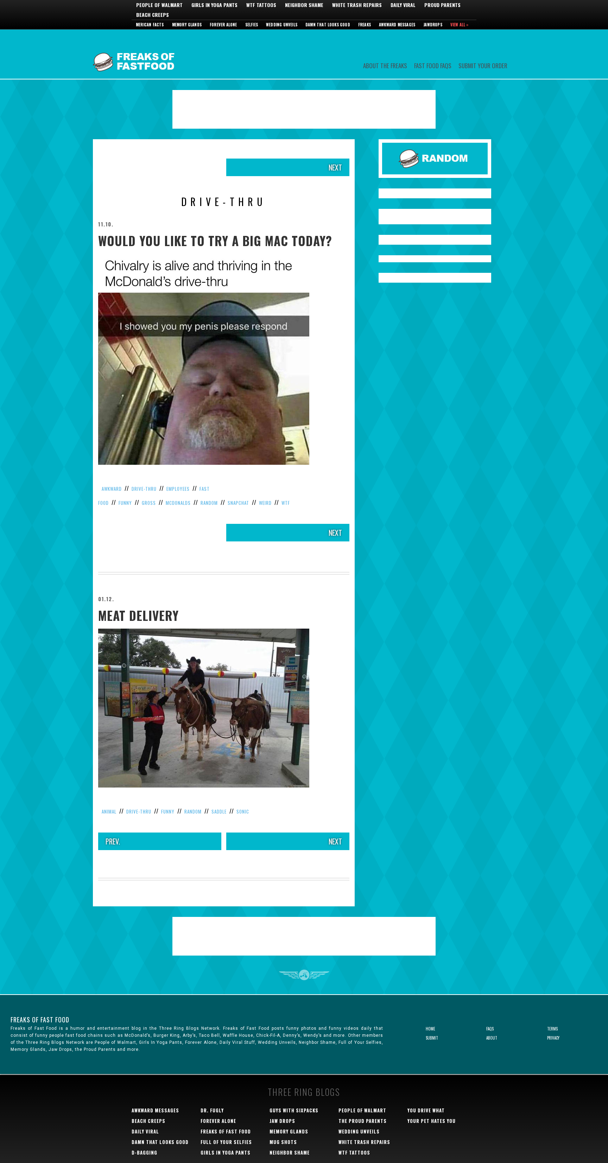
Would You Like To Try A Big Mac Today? (215, 240)
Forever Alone (223, 24)
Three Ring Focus (304, 975)
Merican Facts (150, 24)
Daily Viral (403, 4)
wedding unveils (359, 1131)
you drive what (426, 1110)
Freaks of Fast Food (135, 54)
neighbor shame (290, 1152)
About (491, 1038)
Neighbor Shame (304, 4)
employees (178, 488)
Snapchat (238, 502)
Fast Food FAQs (432, 65)
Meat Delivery (138, 615)
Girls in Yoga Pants (214, 4)
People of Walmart (159, 4)
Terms (552, 1029)
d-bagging (144, 1152)
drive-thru (144, 488)
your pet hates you (431, 1120)
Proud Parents (442, 4)
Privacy (553, 1038)
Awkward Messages (397, 24)
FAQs (490, 1029)
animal (109, 811)
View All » (459, 24)
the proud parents (362, 1120)
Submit (432, 1038)
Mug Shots (283, 1141)
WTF (285, 502)
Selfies (251, 24)
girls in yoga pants (226, 1152)
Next (335, 167)
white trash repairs (364, 1141)
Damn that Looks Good (327, 24)
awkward (112, 488)
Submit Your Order (482, 65)
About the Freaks (385, 65)
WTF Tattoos (261, 4)
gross (149, 502)
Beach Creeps (152, 14)
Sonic (242, 811)
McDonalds (178, 502)
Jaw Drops (282, 1120)
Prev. (113, 841)
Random (209, 502)
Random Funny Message (435, 158)
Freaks (364, 24)
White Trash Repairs (357, 4)
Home (430, 1029)
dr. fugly (212, 1110)
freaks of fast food (226, 1131)
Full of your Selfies (226, 1141)
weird (265, 502)
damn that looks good (160, 1141)
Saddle (219, 811)
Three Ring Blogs (304, 1091)
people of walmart (362, 1110)
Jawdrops (432, 24)
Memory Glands (187, 24)
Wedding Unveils (281, 24)
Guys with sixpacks (294, 1110)
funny (125, 502)
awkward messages (155, 1110)
